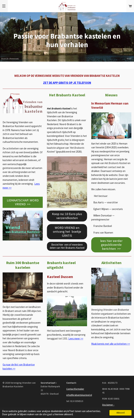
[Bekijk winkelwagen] (130, 6)
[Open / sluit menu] (4, 6)
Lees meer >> (75, 338)
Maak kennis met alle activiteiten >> (110, 343)
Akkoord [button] (120, 412)
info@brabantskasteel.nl (79, 395)
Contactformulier (75, 388)
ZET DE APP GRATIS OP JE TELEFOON (67, 83)
